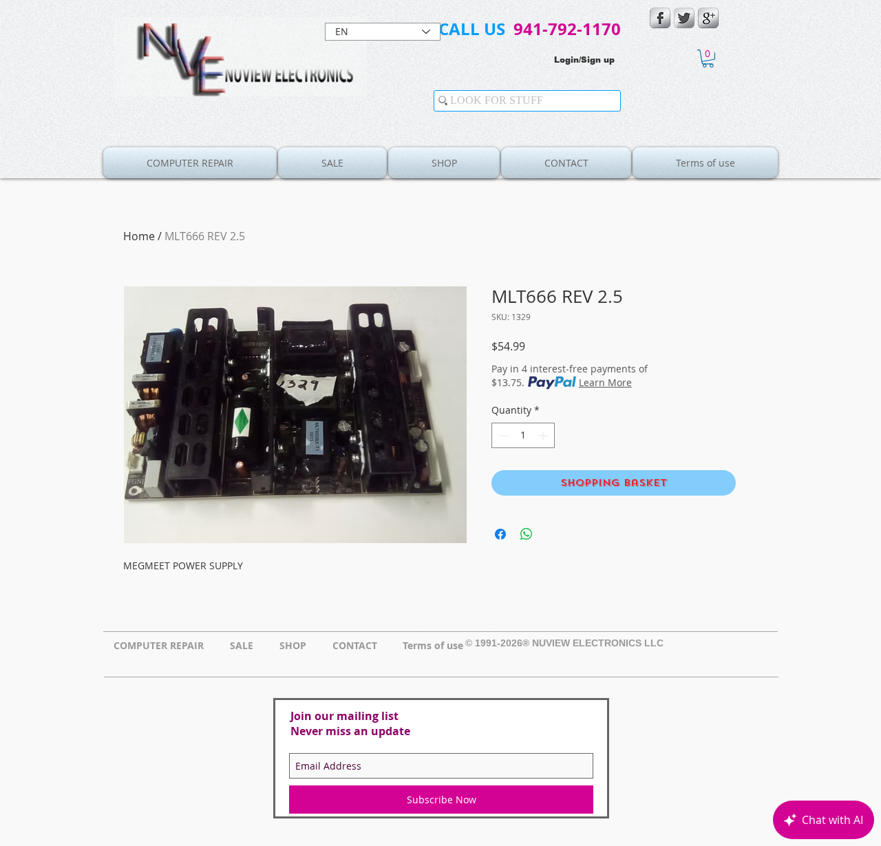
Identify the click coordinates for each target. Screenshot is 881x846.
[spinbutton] (523, 435)
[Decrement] (502, 435)
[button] (708, 58)
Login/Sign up (584, 60)
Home (139, 236)
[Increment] (544, 435)
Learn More (605, 382)
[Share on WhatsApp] (526, 534)
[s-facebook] (660, 18)
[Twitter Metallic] (684, 18)
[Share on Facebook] (500, 534)
